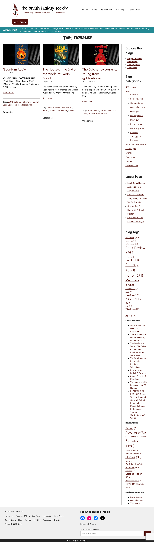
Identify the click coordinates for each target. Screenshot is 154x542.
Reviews (134, 132)
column (129, 257)
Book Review (25, 102)
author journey (131, 244)
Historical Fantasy (134, 453)
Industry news (136, 115)
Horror (133, 457)
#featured (132, 238)
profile (133, 295)
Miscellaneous (131, 165)
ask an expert (131, 241)
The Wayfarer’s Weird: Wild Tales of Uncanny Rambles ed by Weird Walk (138, 349)
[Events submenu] (89, 9)
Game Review (136, 500)
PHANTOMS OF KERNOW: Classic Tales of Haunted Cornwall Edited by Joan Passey (138, 397)
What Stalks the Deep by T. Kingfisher (137, 328)
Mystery (129, 461)
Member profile (137, 128)
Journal (128, 161)
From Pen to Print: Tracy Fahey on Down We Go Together (137, 198)
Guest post (135, 111)
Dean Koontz (66, 107)
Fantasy (131, 267)
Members (132, 282)
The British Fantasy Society (44, 8)
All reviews (132, 67)
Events (128, 153)
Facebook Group (88, 524)
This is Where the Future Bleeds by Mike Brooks (138, 337)
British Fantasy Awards (135, 144)
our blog (145, 28)
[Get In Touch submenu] (141, 9)
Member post (136, 124)
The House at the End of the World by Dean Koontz (60, 73)
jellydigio (83, 540)
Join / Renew (20, 22)
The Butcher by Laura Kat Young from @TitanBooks (100, 73)
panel (128, 292)
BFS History (130, 87)
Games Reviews (137, 107)
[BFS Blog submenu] (125, 9)
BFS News (134, 94)
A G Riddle (13, 102)
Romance (132, 467)
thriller (32, 105)
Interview (134, 120)
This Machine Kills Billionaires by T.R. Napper (138, 385)
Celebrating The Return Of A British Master (135, 210)
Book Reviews (136, 99)
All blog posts (133, 64)
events (132, 260)
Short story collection (133, 481)
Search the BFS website (89, 529)
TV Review (135, 503)
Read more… (8, 92)
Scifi (128, 306)
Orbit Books (132, 289)
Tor (128, 487)
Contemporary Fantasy (135, 436)
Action (131, 428)
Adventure (135, 432)
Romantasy (130, 471)
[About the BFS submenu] (113, 9)
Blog (127, 91)
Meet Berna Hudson (137, 183)
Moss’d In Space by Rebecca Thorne (137, 409)
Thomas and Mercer (58, 110)
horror (45, 110)
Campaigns (130, 148)
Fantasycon (46, 31)
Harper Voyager (132, 450)
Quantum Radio (14, 69)
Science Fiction (21, 105)
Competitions (136, 103)
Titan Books (101, 113)
